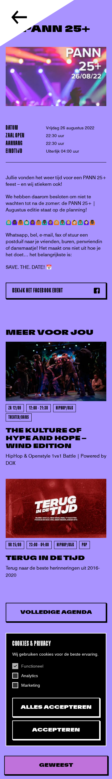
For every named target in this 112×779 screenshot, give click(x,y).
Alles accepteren (56, 707)
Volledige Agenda (56, 612)
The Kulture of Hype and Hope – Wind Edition (46, 438)
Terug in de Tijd (45, 558)
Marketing (30, 685)
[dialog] (56, 689)
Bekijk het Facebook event (37, 290)
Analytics (29, 675)
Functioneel (32, 666)
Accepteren (56, 730)
